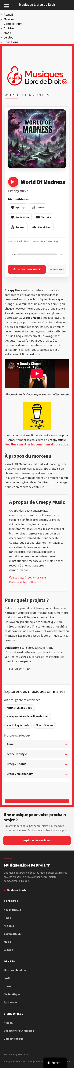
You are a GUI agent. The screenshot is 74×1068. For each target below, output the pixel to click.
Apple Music (22, 217)
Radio (7, 918)
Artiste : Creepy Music (19, 707)
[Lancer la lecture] (13, 182)
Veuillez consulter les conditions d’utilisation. (37, 444)
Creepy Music (18, 191)
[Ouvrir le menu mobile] (6, 6)
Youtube (46, 217)
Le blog (8, 37)
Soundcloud (44, 227)
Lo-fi (7, 978)
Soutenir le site (17, 890)
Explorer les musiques (37, 840)
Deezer (41, 207)
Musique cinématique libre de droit (28, 716)
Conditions (11, 42)
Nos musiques (12, 910)
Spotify (20, 207)
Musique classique (15, 970)
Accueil (8, 14)
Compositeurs (13, 24)
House (8, 986)
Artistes (9, 28)
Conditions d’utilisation (19, 1030)
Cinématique (12, 994)
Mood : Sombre (45, 725)
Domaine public (13, 1038)
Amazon (20, 227)
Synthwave (10, 1002)
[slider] (37, 254)
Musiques (10, 19)
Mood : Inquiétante (18, 725)
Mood (7, 33)
